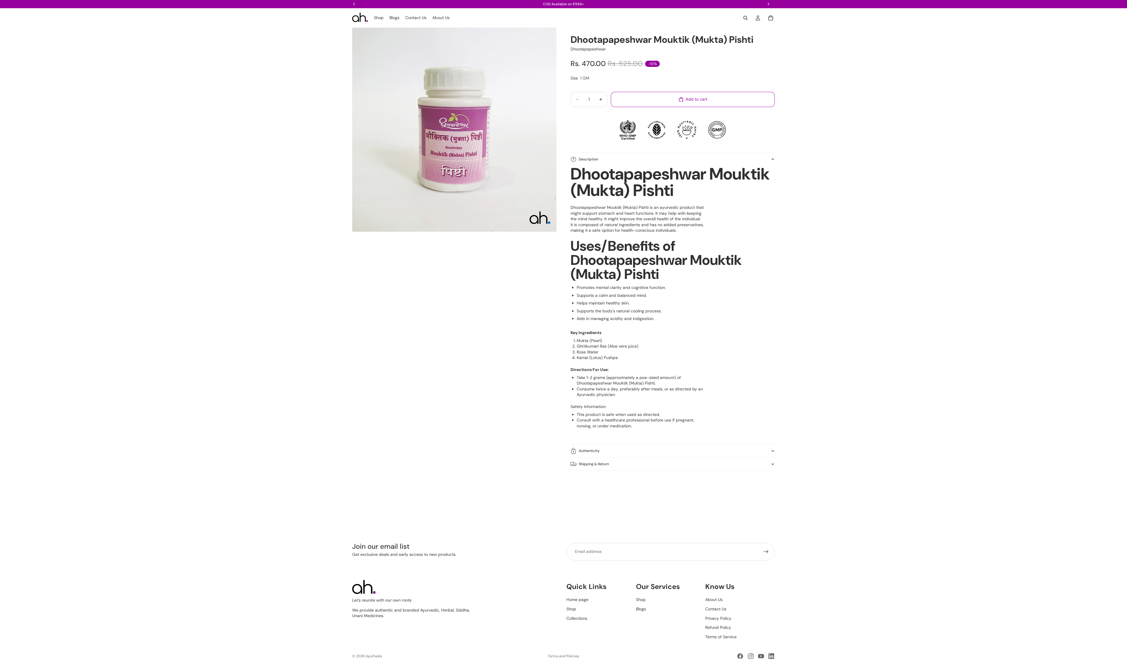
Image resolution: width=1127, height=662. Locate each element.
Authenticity (589, 450)
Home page (577, 599)
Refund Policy (718, 627)
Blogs (641, 609)
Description (588, 159)
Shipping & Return (594, 464)
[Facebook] (740, 656)
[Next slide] (768, 491)
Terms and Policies (563, 656)
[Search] (745, 17)
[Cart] (770, 17)
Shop (571, 609)
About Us (714, 599)
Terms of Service (721, 636)
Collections (576, 618)
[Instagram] (750, 656)
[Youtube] (761, 656)
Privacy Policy (718, 618)
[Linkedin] (771, 656)
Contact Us (715, 609)
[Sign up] (766, 552)
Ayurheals (374, 656)
